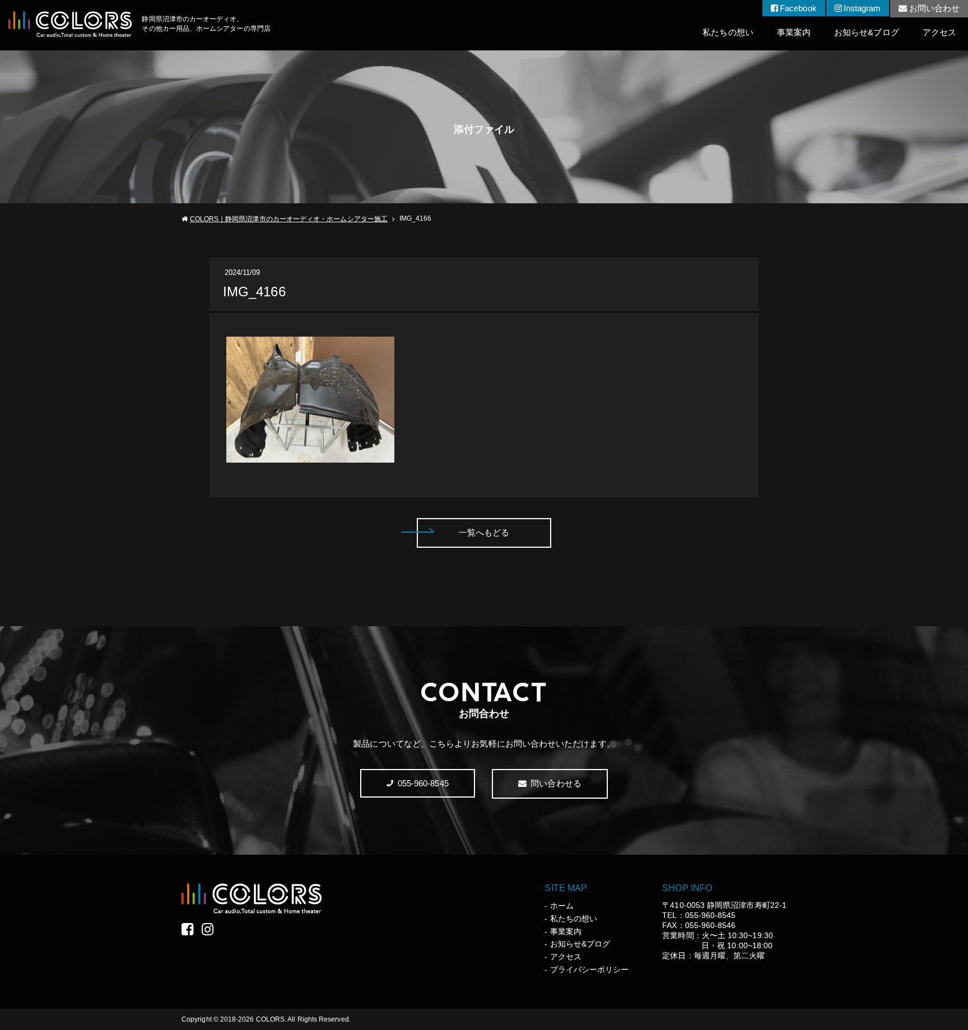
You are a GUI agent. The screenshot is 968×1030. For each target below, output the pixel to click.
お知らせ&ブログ (866, 32)
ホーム (561, 905)
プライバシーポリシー (589, 969)
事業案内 (794, 32)
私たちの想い (727, 32)
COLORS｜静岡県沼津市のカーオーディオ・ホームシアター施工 (289, 219)
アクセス (939, 32)
